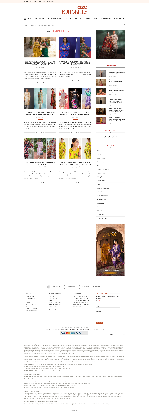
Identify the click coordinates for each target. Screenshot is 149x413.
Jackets (99, 376)
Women (26, 1)
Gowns (62, 376)
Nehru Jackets (34, 383)
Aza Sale (99, 150)
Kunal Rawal (53, 368)
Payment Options (54, 306)
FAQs (50, 300)
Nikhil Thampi (60, 366)
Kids (35, 1)
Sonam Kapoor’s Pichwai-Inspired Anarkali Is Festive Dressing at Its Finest (116, 110)
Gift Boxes (68, 381)
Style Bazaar (100, 203)
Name (98, 301)
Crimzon (55, 370)
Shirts (46, 387)
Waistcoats (104, 376)
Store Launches (101, 199)
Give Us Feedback (78, 306)
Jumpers (72, 387)
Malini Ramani (43, 366)
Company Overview (31, 305)
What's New (100, 214)
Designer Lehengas (47, 376)
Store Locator (30, 296)
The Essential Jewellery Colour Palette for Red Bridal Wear (115, 81)
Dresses (43, 385)
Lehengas (53, 385)
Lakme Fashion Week (103, 192)
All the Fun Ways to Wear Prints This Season (40, 163)
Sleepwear (73, 385)
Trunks (63, 381)
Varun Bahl (67, 364)
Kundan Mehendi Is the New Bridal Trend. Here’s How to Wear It (116, 90)
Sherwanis (41, 383)
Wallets (38, 381)
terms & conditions (31, 308)
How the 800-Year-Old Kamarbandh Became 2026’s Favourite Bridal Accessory (117, 72)
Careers (28, 306)
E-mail (98, 306)
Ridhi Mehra (74, 364)
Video (98, 207)
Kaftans (110, 376)
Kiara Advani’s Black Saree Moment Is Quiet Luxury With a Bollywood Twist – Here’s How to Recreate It (116, 100)
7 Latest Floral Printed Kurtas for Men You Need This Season (40, 113)
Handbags (48, 381)
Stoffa (59, 370)
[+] (103, 162)
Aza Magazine (40, 18)
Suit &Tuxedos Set (65, 387)
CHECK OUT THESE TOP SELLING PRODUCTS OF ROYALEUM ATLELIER (75, 113)
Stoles (33, 381)
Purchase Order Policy (55, 310)
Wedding (78, 18)
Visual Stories (119, 18)
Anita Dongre (46, 368)
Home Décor (101, 180)
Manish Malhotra (45, 364)
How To (87, 18)
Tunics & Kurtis (56, 376)
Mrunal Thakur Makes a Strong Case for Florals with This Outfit (75, 163)
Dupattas (114, 376)
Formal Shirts (80, 383)
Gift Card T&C (53, 298)
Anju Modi (36, 366)
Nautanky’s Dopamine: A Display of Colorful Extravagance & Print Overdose (75, 63)
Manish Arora (81, 364)
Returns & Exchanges (55, 302)
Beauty (99, 154)
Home (29, 18)
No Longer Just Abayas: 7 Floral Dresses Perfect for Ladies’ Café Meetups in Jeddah (40, 63)
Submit (99, 323)
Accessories (50, 1)
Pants (92, 376)
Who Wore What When (103, 218)
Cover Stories (106, 18)
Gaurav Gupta (52, 364)
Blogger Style (101, 158)
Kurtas (28, 383)
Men (31, 1)
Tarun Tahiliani (36, 364)
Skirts (96, 376)
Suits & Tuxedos (63, 383)
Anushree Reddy (61, 368)
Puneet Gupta (35, 370)
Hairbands (58, 381)
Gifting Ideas (100, 177)
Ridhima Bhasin (60, 364)
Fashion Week (101, 173)
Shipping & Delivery (55, 304)
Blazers (57, 383)
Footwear (42, 381)
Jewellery (42, 1)
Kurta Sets (31, 376)
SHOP (95, 18)
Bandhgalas (47, 383)
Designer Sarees (38, 376)
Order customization (55, 308)
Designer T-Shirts (72, 383)
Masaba (87, 364)
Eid (98, 165)
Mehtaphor (49, 370)
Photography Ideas (102, 195)
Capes (83, 376)
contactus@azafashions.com (81, 304)
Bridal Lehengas (32, 378)
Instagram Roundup (103, 188)
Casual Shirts (87, 383)
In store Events (30, 298)
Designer (68, 18)
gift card (51, 296)
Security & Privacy (31, 310)
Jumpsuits (88, 376)
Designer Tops (77, 376)
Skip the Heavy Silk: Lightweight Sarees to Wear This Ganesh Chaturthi (117, 119)
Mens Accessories (75, 381)
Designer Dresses (69, 376)
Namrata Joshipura (52, 366)
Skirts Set (64, 385)
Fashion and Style (54, 18)
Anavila (91, 364)
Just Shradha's (42, 370)
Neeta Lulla (31, 366)
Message (98, 311)
